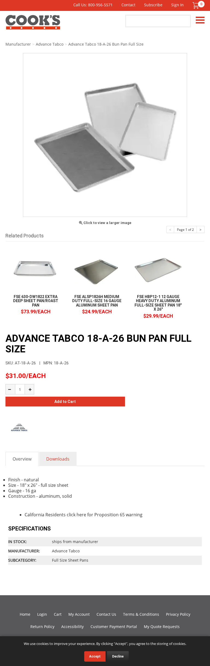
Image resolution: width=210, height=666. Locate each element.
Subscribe (153, 4)
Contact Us (106, 614)
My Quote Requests (162, 626)
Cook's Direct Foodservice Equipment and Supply (32, 25)
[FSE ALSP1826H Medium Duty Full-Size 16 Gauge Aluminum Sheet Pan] (96, 269)
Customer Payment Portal (114, 626)
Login (42, 614)
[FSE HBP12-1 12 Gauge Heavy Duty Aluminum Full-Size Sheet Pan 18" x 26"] (158, 269)
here (81, 515)
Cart (58, 614)
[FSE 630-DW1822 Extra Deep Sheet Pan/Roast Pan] (35, 269)
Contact (128, 4)
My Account (79, 614)
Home (25, 614)
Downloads (57, 459)
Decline (118, 656)
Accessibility (72, 626)
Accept (95, 656)
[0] (195, 5)
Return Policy (42, 626)
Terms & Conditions (141, 614)
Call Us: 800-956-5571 (93, 4)
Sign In (177, 4)
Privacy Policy (178, 614)
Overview (22, 459)
